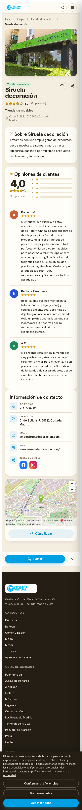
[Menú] (72, 7)
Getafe (9, 693)
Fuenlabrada (13, 674)
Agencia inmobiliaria (18, 657)
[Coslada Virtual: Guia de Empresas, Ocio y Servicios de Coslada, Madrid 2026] (16, 7)
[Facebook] (23, 465)
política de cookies (42, 771)
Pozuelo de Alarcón (18, 730)
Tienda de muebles (43, 19)
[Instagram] (33, 465)
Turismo (10, 651)
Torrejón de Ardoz (17, 723)
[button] (41, 52)
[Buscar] (63, 7)
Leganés (10, 705)
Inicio (8, 19)
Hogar (21, 19)
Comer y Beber (15, 632)
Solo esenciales (41, 793)
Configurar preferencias (41, 783)
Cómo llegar (43, 534)
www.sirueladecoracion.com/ (40, 449)
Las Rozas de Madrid (18, 717)
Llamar (37, 559)
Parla (8, 736)
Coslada (10, 742)
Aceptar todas (41, 803)
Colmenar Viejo (15, 711)
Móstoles (11, 699)
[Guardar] (62, 86)
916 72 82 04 (28, 408)
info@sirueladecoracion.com (40, 437)
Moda (9, 639)
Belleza (10, 626)
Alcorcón (11, 687)
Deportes (11, 620)
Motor (9, 645)
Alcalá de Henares (17, 680)
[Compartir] (72, 86)
